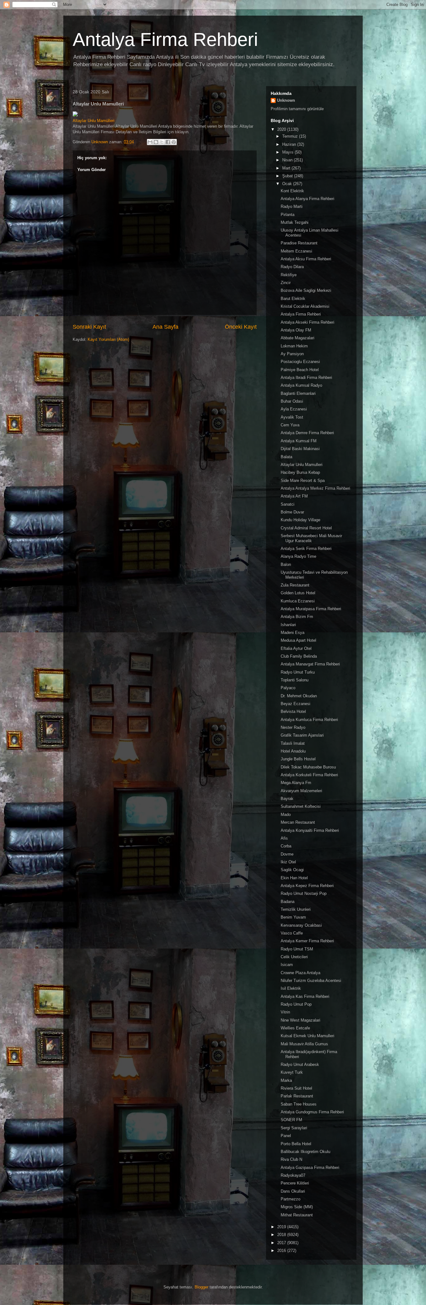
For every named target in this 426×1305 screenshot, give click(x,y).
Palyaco (288, 687)
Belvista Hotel (293, 711)
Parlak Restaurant (297, 1096)
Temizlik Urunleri (296, 909)
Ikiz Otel (288, 862)
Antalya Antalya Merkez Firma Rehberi (315, 488)
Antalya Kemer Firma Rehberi (307, 941)
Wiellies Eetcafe (295, 1028)
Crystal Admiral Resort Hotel (306, 528)
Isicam (287, 964)
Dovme (287, 854)
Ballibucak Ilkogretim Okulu (305, 1151)
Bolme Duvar (292, 512)
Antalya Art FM (294, 496)
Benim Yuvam (293, 917)
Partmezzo (290, 1199)
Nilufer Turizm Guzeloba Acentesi (311, 980)
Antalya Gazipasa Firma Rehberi (310, 1167)
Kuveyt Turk (292, 1072)
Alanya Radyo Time (298, 556)
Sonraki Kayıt (89, 327)
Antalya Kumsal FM (299, 441)
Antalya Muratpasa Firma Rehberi (311, 608)
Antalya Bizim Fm (297, 616)
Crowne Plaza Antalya (300, 972)
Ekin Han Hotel (294, 878)
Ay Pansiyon (292, 353)
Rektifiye (289, 274)
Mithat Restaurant (297, 1215)
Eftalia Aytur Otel (296, 648)
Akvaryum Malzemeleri (301, 790)
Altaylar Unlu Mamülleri (93, 120)
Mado (286, 814)
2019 (282, 1226)
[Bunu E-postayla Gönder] (150, 142)
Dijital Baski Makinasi (300, 448)
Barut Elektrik (293, 298)
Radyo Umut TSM (297, 949)
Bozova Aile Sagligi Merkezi (306, 290)
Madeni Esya (292, 632)
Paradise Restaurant (299, 243)
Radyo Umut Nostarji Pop (304, 893)
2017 (282, 1242)
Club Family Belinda (299, 656)
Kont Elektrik (292, 191)
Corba (286, 846)
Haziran (289, 144)
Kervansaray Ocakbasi (301, 925)
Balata (286, 456)
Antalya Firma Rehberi (165, 39)
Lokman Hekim (294, 346)
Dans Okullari (293, 1191)
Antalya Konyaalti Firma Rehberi (310, 830)
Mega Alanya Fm (296, 782)
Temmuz (290, 136)
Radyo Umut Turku (298, 672)
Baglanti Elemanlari (298, 393)
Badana (287, 901)
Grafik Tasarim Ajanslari (302, 735)
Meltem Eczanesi (296, 251)
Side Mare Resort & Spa (303, 480)
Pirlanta (287, 214)
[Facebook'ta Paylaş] (168, 142)
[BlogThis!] (156, 142)
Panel (286, 1135)
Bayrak (287, 798)
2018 (282, 1234)
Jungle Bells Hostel (298, 759)
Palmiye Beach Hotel (300, 369)
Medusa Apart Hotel (298, 640)
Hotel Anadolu (293, 751)
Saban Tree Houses (299, 1104)
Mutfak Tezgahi (294, 222)
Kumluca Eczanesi (298, 601)
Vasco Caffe (292, 933)
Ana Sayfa (165, 327)
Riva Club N (291, 1159)
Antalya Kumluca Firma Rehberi (309, 719)
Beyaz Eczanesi (295, 703)
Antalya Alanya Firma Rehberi (307, 198)
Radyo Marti (292, 206)
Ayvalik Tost (292, 417)
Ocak (287, 183)
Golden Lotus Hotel (298, 593)
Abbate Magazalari (297, 338)
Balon (286, 564)
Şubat (288, 176)
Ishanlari (288, 624)
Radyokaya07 (293, 1175)
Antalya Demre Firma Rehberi (307, 432)
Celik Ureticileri (294, 956)
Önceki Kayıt (241, 327)
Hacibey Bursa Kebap (300, 472)
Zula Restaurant (295, 585)
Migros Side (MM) (297, 1206)
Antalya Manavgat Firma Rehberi (310, 664)
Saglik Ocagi (292, 869)
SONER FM (291, 1119)
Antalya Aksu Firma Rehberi (306, 259)
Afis (284, 838)
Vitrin (285, 1012)
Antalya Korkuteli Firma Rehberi (309, 775)
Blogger (201, 1287)
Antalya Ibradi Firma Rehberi (306, 377)
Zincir (286, 282)
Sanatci (287, 504)
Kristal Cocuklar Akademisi (305, 306)
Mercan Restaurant (298, 822)
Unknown (286, 100)
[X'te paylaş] (162, 142)
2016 (282, 1250)
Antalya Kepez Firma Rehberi (307, 885)
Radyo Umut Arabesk (300, 1064)
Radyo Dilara (292, 266)
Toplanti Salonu (294, 680)
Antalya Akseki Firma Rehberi (307, 322)
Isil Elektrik (291, 988)
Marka (286, 1080)
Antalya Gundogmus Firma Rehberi (312, 1112)
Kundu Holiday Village (300, 520)
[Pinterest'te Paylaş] (174, 142)
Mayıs (288, 152)
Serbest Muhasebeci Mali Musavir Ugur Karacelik (311, 538)
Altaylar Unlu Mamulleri (301, 464)
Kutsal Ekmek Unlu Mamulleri (307, 1035)
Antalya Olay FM (296, 330)
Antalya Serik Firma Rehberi (306, 548)
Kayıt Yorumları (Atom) (108, 339)
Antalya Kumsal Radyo (301, 385)
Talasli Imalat (293, 743)
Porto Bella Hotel (296, 1143)
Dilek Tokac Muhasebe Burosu (308, 767)
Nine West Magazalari (300, 1020)
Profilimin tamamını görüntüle (297, 108)
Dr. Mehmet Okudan (299, 696)
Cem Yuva (290, 425)
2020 (282, 129)
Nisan (288, 160)
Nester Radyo (293, 727)
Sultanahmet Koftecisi (301, 806)
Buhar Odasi (292, 401)
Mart (287, 168)
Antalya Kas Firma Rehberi (305, 996)
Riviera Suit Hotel (296, 1088)
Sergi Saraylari (294, 1128)
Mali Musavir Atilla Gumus (304, 1044)
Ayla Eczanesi (294, 409)
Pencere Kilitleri (295, 1183)
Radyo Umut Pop (296, 1004)
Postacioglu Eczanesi (300, 361)
